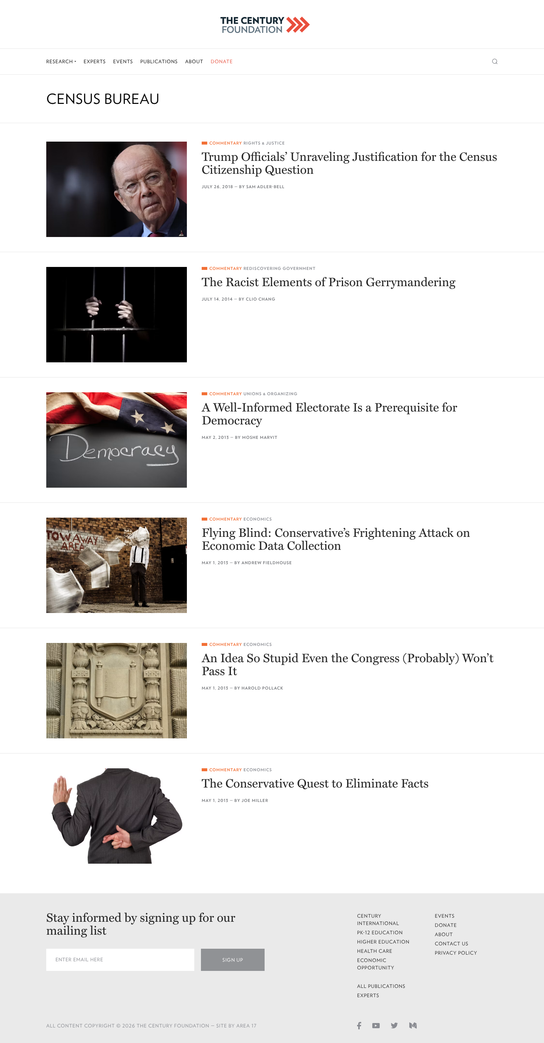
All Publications (381, 986)
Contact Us (452, 944)
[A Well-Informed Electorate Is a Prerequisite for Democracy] (116, 440)
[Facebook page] (359, 1025)
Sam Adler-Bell (265, 186)
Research (60, 61)
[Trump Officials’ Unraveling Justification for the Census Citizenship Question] (116, 189)
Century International (378, 919)
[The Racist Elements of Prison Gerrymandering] (116, 314)
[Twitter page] (394, 1025)
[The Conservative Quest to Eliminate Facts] (116, 816)
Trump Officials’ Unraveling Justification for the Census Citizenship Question (349, 164)
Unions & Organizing (271, 394)
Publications (159, 61)
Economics (258, 519)
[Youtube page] (376, 1025)
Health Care (375, 951)
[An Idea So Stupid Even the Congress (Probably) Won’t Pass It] (116, 690)
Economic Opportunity (375, 964)
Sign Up (232, 960)
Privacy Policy (456, 953)
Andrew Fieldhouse (267, 563)
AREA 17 (246, 1026)
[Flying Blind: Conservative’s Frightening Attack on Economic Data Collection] (116, 565)
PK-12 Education (380, 932)
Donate (222, 61)
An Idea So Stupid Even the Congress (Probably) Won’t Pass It (347, 665)
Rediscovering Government (280, 268)
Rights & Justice (264, 143)
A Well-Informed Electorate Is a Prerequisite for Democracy (329, 414)
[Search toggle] (495, 61)
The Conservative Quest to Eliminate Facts (315, 784)
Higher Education (383, 942)
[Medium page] (413, 1025)
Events (123, 61)
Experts (95, 61)
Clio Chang (260, 299)
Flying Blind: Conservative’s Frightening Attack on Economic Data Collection (336, 540)
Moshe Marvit (260, 437)
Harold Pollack (262, 688)
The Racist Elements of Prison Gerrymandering (329, 282)
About (194, 61)
